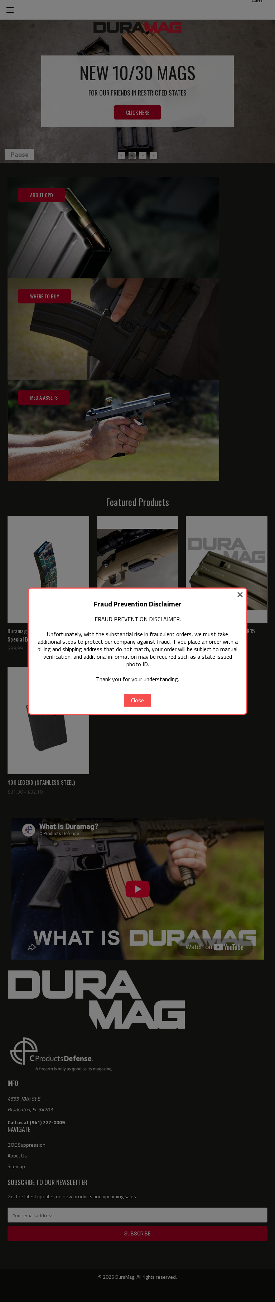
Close (137, 700)
